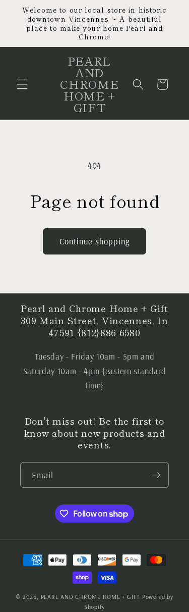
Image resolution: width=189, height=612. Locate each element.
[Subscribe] (156, 475)
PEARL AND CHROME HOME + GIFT (91, 596)
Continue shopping (94, 241)
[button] (22, 84)
